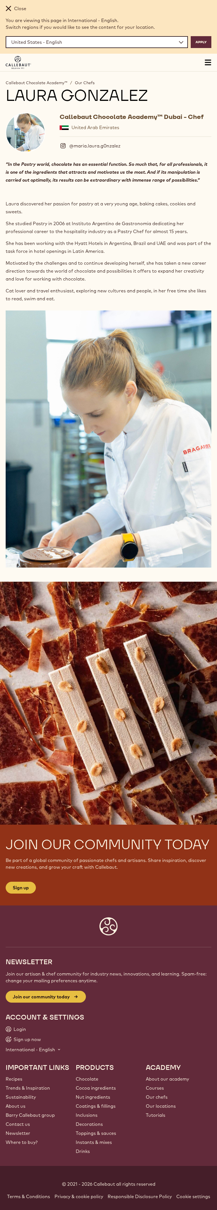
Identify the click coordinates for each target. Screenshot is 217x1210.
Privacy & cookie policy (79, 1196)
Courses (155, 1088)
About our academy (167, 1079)
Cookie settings (193, 1196)
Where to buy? (22, 1142)
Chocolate (87, 1079)
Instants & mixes (94, 1142)
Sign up (21, 887)
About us (15, 1106)
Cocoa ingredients (96, 1088)
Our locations (161, 1106)
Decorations (89, 1124)
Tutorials (155, 1115)
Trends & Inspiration (28, 1088)
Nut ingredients (93, 1097)
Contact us (18, 1124)
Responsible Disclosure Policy (140, 1196)
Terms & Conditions (28, 1196)
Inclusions (86, 1115)
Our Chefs (85, 82)
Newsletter (18, 1133)
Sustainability (21, 1097)
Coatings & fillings (96, 1106)
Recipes (14, 1079)
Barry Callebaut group (30, 1115)
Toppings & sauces (96, 1133)
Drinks (83, 1151)
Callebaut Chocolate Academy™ (36, 82)
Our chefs (157, 1097)
